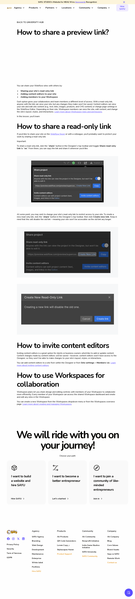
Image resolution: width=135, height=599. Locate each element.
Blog (109, 541)
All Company (113, 536)
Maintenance (37, 554)
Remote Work (113, 558)
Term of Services (14, 553)
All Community (88, 536)
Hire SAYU (122, 7)
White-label (37, 562)
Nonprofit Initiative (90, 541)
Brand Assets (113, 549)
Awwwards (80, 2)
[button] (19, 8)
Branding (36, 541)
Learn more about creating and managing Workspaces (47, 404)
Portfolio (36, 567)
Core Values (112, 545)
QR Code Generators (66, 541)
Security (10, 549)
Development (38, 549)
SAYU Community (89, 556)
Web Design (37, 545)
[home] (9, 7)
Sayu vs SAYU (113, 554)
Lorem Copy (62, 545)
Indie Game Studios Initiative (91, 546)
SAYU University (89, 552)
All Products (62, 536)
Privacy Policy (13, 544)
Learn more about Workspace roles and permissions (78, 111)
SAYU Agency (38, 536)
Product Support (64, 554)
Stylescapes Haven (65, 549)
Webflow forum (57, 134)
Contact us (112, 562)
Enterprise (36, 558)
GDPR (9, 557)
